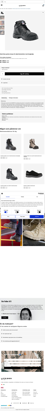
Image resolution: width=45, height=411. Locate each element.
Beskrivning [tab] (4, 97)
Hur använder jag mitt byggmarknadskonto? (11, 341)
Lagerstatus (5, 82)
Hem (0, 8)
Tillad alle (37, 216)
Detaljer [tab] (22, 196)
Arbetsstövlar (10, 8)
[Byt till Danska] (2, 384)
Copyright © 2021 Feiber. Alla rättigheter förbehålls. (22, 409)
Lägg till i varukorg (24, 74)
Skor (4, 8)
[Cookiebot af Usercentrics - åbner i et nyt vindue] (39, 193)
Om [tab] (37, 196)
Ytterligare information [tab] (13, 97)
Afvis (8, 216)
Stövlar (7, 8)
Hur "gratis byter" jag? (7, 333)
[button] (43, 12)
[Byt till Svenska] (4, 384)
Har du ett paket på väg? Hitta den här (7, 407)
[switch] (17, 212)
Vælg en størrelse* (5, 67)
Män (2, 8)
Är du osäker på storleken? (5, 57)
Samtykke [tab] (8, 196)
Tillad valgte (22, 216)
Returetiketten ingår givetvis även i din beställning (12, 337)
